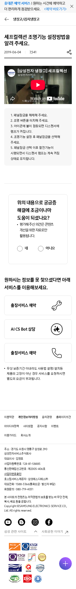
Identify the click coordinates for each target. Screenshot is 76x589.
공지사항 (42, 426)
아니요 (50, 248)
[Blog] (22, 522)
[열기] (65, 563)
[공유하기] (69, 52)
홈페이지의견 (63, 417)
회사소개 (25, 435)
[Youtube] (8, 522)
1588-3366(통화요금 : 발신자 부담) (35, 484)
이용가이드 (10, 435)
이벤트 (54, 426)
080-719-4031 (24, 489)
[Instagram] (35, 522)
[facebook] (49, 522)
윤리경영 (47, 417)
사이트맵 (28, 426)
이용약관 (9, 417)
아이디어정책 (11, 426)
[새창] (14, 546)
